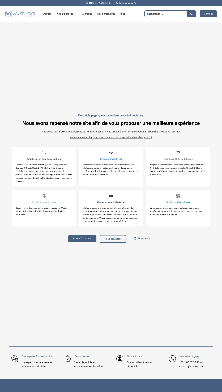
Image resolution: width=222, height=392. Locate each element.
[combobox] (165, 13)
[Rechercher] (191, 13)
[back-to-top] (217, 387)
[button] (67, 14)
